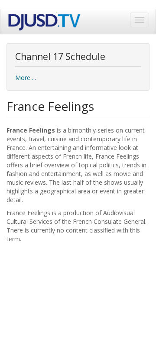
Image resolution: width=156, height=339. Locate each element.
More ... (25, 77)
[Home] (44, 21)
